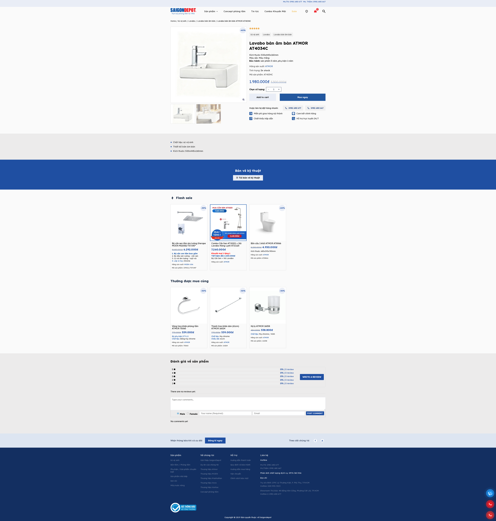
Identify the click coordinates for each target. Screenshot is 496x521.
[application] (216, 11)
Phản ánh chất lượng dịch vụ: (280, 473)
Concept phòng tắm (209, 492)
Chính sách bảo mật (239, 478)
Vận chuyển (235, 474)
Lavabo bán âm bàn (206, 21)
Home (173, 21)
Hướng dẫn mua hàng (240, 469)
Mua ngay (302, 97)
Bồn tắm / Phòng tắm (180, 465)
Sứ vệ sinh (182, 21)
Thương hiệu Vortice (209, 487)
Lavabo (191, 21)
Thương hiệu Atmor (209, 469)
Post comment (315, 413)
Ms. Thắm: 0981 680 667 (314, 1)
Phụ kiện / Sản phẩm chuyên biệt (183, 470)
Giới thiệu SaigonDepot (210, 460)
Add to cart (263, 97)
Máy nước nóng (178, 485)
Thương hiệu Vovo (208, 483)
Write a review (312, 377)
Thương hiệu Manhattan (211, 478)
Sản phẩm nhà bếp (179, 476)
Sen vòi (174, 481)
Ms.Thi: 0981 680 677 (292, 1)
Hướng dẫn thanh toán (240, 460)
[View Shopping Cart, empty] (315, 11)
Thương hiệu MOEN (209, 474)
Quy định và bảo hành (240, 465)
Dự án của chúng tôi (209, 465)
